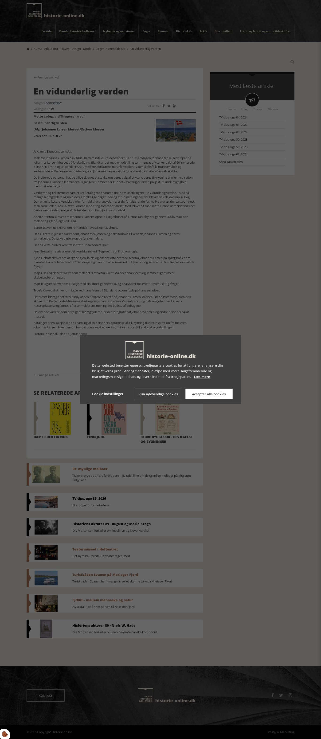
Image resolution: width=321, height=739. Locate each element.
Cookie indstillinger (107, 394)
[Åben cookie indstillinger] (5, 734)
